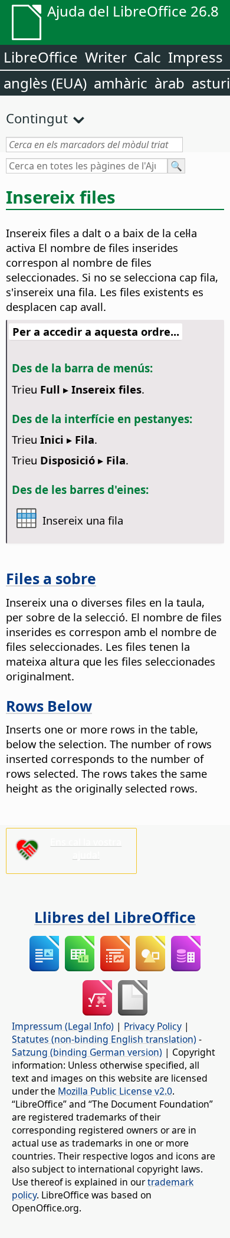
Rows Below (49, 706)
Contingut (37, 118)
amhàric (120, 83)
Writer (106, 57)
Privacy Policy (153, 1026)
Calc (147, 57)
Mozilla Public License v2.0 (115, 1091)
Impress (195, 57)
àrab (170, 83)
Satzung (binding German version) (87, 1052)
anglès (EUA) (45, 83)
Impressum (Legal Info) (63, 1026)
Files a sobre (51, 578)
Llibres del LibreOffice (115, 917)
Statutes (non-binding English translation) (104, 1039)
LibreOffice (41, 57)
